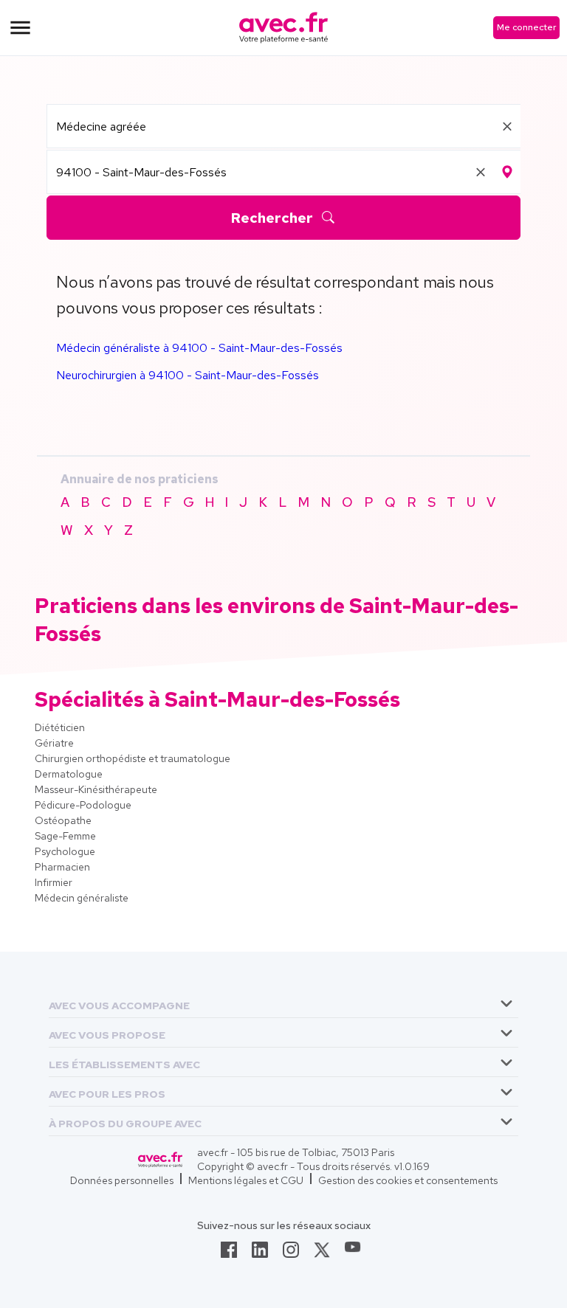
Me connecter (526, 27)
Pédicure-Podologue (83, 805)
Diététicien (60, 727)
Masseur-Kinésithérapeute (96, 789)
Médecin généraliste (81, 897)
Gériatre (54, 743)
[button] (119, 1003)
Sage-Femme (65, 835)
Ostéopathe (63, 820)
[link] (229, 1254)
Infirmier (53, 882)
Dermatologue (69, 774)
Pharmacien (62, 866)
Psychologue (65, 851)
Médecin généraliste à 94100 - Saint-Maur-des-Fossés (199, 348)
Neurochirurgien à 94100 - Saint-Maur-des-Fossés (187, 375)
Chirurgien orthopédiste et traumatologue (132, 758)
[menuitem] (283, 1003)
